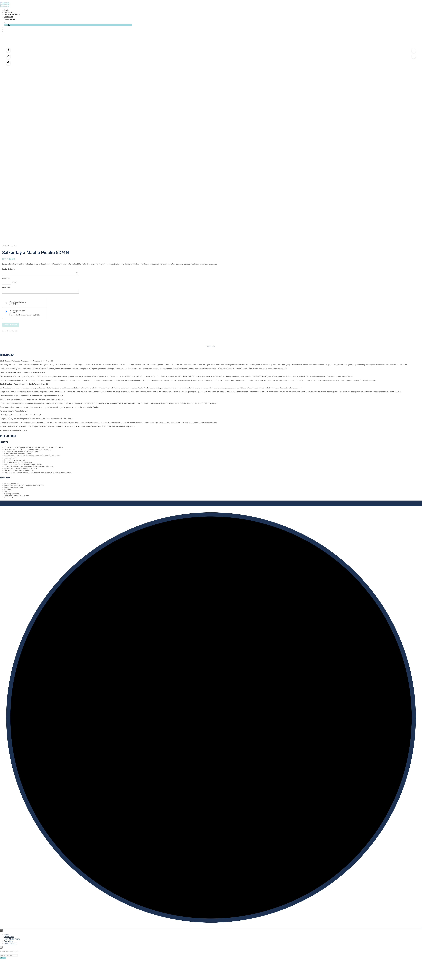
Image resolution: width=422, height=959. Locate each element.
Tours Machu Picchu (12, 15)
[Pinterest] (8, 62)
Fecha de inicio (8, 269)
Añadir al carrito (10, 325)
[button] (4, 23)
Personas (6, 287)
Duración (6, 278)
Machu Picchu (12, 245)
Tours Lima (8, 17)
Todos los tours (10, 19)
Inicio (6, 10)
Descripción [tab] (210, 346)
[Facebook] (8, 50)
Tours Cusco (9, 12)
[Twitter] (8, 56)
